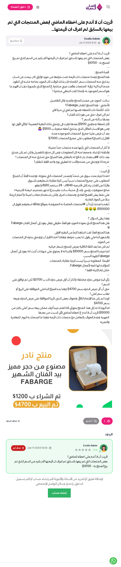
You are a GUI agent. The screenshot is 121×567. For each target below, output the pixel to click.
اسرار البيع (14, 40)
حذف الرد (17, 448)
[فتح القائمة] (108, 7)
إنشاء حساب (59, 493)
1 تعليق (89, 420)
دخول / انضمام (18, 6)
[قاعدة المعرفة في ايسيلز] (94, 7)
